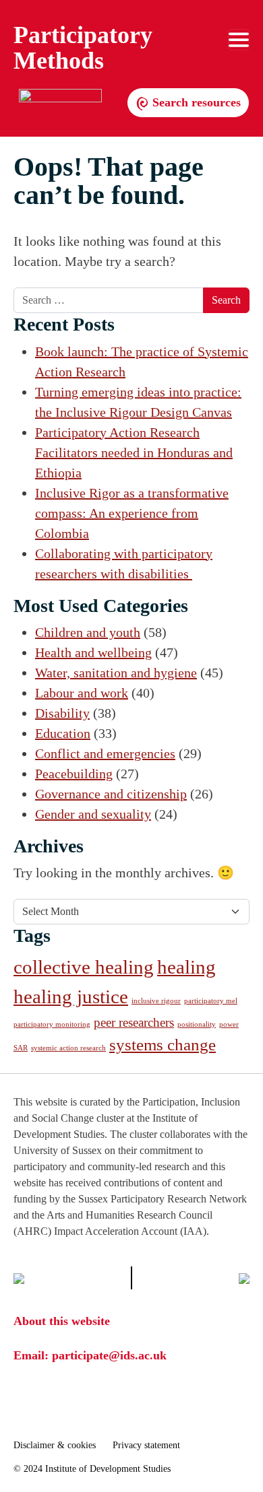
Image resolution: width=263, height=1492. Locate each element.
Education (62, 733)
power (229, 1024)
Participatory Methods (82, 48)
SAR (20, 1048)
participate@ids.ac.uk (109, 1355)
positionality (196, 1024)
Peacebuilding (74, 773)
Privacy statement (146, 1445)
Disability (62, 713)
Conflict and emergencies (105, 753)
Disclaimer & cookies (54, 1445)
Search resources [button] (195, 102)
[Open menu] (239, 39)
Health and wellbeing (93, 652)
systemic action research (68, 1048)
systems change (162, 1045)
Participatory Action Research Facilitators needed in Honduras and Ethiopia (134, 452)
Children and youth (87, 632)
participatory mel (210, 1001)
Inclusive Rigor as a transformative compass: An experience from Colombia (132, 513)
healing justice (70, 996)
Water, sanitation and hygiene (116, 672)
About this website (61, 1321)
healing (186, 967)
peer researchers (134, 1022)
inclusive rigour (156, 1001)
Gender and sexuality (93, 814)
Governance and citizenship (111, 793)
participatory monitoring (51, 1024)
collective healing (83, 967)
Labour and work (81, 692)
